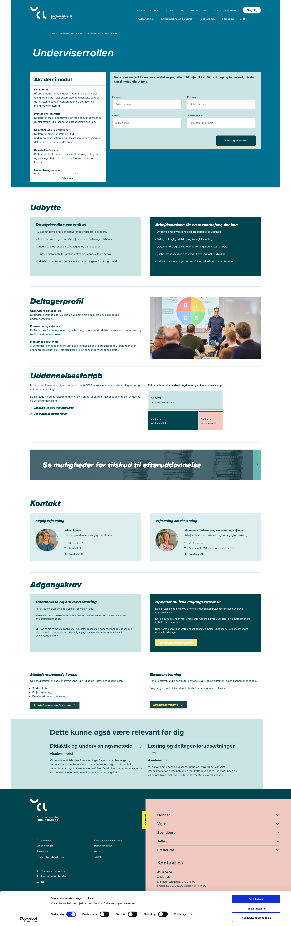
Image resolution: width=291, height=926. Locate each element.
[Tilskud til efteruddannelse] (145, 465)
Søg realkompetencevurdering (176, 643)
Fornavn (116, 97)
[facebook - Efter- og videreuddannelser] (38, 877)
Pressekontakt (44, 840)
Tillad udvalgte (256, 908)
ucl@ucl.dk (163, 877)
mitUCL (97, 857)
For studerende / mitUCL (148, 10)
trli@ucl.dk (75, 548)
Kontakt (216, 10)
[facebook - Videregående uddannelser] (38, 872)
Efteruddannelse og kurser (177, 19)
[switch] (104, 914)
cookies (93, 903)
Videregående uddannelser (108, 840)
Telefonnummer (195, 115)
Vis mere (67, 178)
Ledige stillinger (45, 845)
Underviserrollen (111, 33)
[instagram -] (42, 883)
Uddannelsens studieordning (50, 413)
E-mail (115, 115)
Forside (53, 33)
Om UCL (182, 10)
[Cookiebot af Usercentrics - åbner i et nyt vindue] (28, 919)
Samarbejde (208, 19)
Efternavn (192, 97)
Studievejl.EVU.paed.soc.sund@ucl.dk (211, 548)
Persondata (42, 851)
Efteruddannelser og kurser (71, 33)
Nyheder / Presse (199, 10)
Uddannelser (146, 19)
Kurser (97, 851)
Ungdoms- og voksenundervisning (54, 408)
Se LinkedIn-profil (73, 554)
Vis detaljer (180, 914)
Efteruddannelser (94, 33)
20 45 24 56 (196, 543)
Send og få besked (236, 140)
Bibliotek (169, 10)
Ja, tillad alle (256, 899)
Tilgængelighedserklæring (50, 857)
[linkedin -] (38, 883)
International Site (232, 10)
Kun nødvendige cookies (256, 917)
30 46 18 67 (76, 543)
